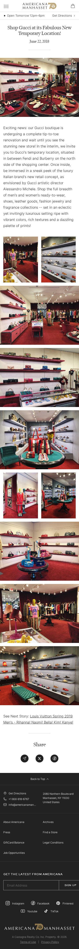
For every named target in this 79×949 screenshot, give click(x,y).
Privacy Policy (50, 942)
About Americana (13, 822)
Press (6, 832)
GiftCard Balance (13, 842)
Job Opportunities (14, 852)
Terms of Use (28, 942)
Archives (48, 822)
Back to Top (38, 779)
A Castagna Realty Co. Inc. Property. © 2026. (39, 937)
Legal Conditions (53, 842)
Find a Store (50, 832)
